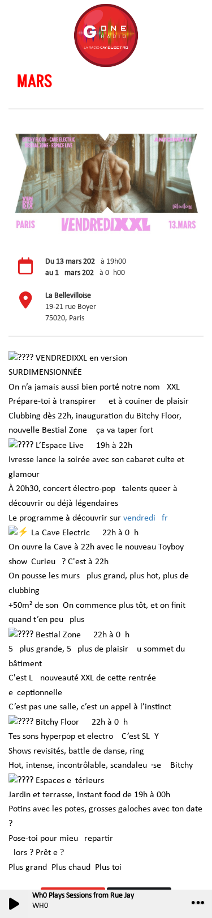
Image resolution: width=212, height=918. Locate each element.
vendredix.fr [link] (145, 518)
